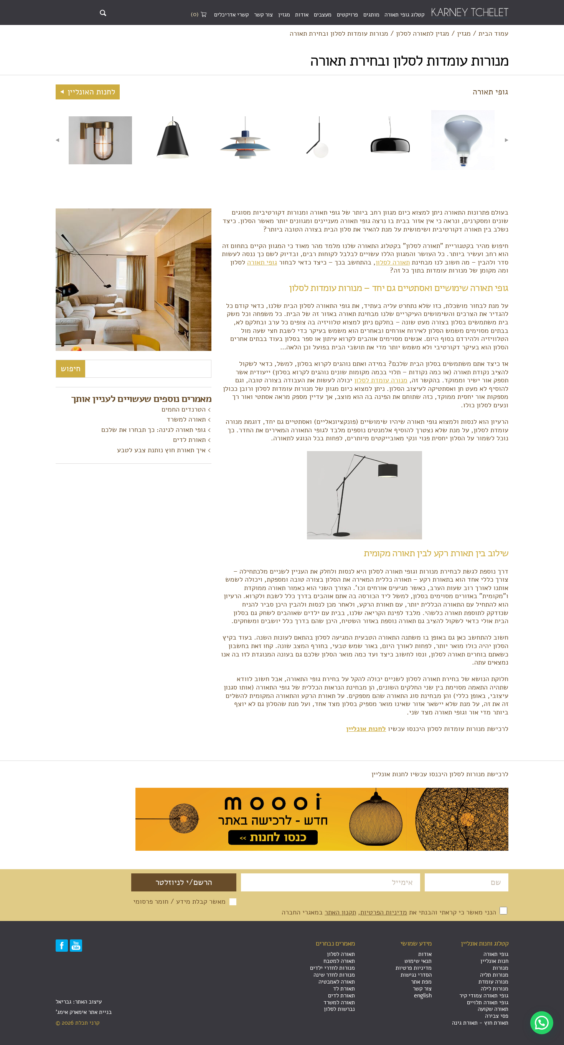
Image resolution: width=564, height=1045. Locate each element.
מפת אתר (421, 981)
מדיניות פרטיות (414, 968)
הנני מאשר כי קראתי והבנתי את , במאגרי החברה (390, 912)
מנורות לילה (494, 988)
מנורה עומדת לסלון (380, 380)
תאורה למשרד (186, 419)
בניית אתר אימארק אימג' (84, 1012)
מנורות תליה (494, 975)
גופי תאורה (262, 262)
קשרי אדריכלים (231, 14)
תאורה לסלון (393, 262)
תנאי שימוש (418, 961)
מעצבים (322, 14)
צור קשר (263, 14)
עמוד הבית (493, 34)
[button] (541, 1022)
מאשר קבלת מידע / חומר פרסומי (179, 902)
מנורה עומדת (493, 981)
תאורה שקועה (493, 1009)
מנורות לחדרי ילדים (332, 968)
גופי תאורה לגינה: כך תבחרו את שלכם (153, 429)
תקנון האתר (340, 912)
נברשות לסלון (339, 1009)
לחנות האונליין (90, 91)
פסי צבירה (496, 1016)
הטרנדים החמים (184, 409)
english (423, 995)
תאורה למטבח (339, 961)
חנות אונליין (494, 961)
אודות (301, 14)
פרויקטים (347, 14)
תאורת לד (344, 988)
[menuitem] (404, 15)
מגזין (284, 14)
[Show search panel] (103, 13)
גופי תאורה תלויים (487, 1002)
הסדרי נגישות (416, 975)
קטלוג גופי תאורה (404, 14)
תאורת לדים (189, 439)
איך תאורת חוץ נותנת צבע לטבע (161, 450)
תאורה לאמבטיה (336, 981)
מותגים (371, 14)
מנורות (500, 968)
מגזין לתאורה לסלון (422, 34)
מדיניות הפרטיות (383, 912)
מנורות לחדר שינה (334, 975)
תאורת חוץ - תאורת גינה (480, 1023)
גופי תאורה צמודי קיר (483, 995)
